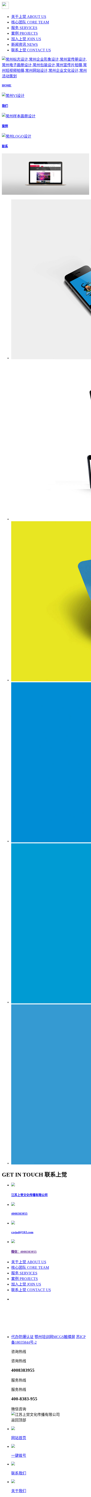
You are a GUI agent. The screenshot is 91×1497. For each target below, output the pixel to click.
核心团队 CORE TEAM (30, 22)
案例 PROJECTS (24, 33)
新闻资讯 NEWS (24, 44)
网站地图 (66, 1327)
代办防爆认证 (22, 1337)
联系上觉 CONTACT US (31, 50)
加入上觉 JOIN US (26, 39)
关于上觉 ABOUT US (28, 17)
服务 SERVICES (24, 28)
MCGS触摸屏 (64, 1337)
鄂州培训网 (44, 1337)
